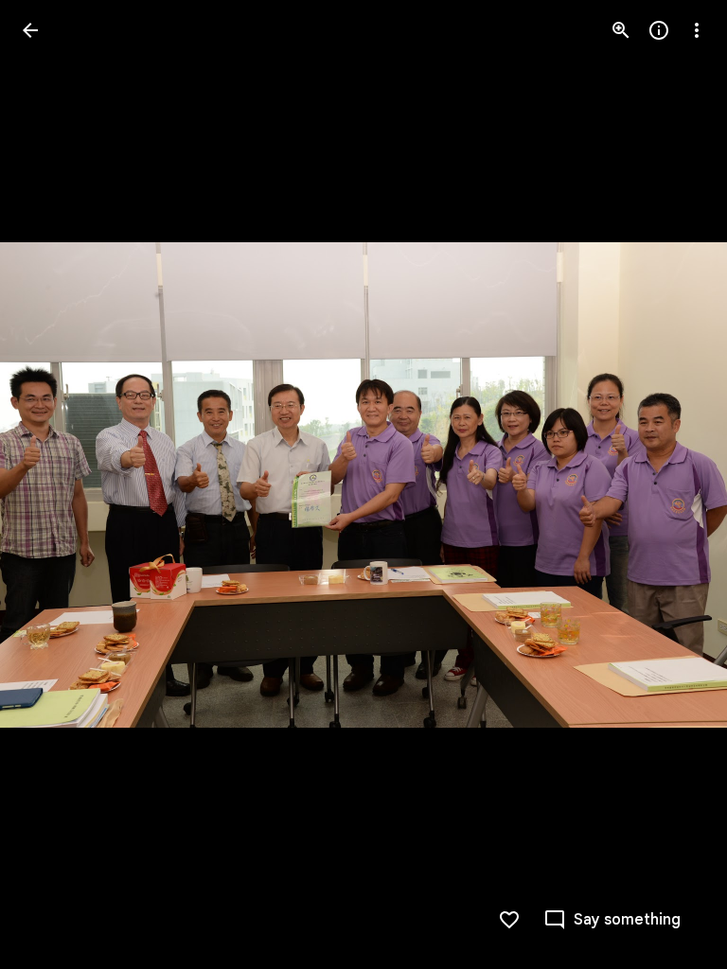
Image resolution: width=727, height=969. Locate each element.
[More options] (697, 30)
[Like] (509, 919)
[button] (53, 484)
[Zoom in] (621, 30)
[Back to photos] (30, 30)
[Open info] (659, 30)
